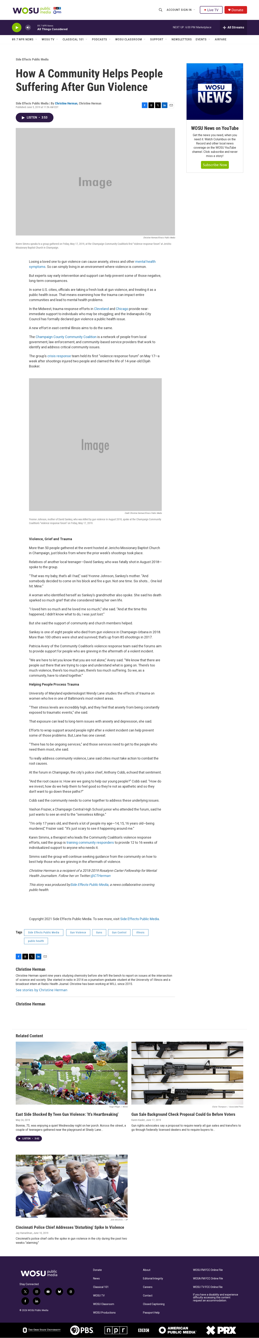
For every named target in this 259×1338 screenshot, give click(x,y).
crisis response (59, 356)
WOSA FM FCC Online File (208, 1278)
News (96, 1278)
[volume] (28, 27)
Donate (237, 10)
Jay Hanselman (24, 1232)
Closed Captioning (154, 1304)
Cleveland (101, 309)
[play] (17, 27)
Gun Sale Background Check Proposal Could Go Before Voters (183, 1114)
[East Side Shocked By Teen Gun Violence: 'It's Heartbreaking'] (72, 1073)
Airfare (221, 39)
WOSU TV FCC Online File (208, 1287)
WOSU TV (48, 39)
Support (156, 39)
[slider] (34, 27)
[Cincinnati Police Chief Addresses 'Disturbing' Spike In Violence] (72, 1186)
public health (36, 940)
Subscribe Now (215, 164)
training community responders (90, 842)
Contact (147, 1295)
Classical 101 (73, 39)
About (146, 1270)
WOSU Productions (104, 1312)
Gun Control (119, 932)
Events (201, 39)
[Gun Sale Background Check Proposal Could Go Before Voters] (187, 1073)
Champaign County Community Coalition (66, 337)
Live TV (212, 10)
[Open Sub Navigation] (194, 9)
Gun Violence (78, 932)
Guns (99, 932)
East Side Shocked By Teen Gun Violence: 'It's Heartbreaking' (67, 1114)
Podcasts (99, 39)
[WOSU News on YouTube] (215, 91)
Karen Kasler (138, 1119)
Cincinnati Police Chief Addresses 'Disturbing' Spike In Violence (70, 1227)
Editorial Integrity (153, 1278)
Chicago (122, 309)
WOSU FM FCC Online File (208, 1270)
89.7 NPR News (23, 39)
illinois (140, 932)
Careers (147, 1287)
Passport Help (151, 1312)
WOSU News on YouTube (215, 128)
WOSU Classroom (128, 39)
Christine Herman (66, 103)
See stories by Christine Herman (41, 990)
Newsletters (182, 39)
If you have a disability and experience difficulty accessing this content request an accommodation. (215, 1297)
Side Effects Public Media (32, 59)
